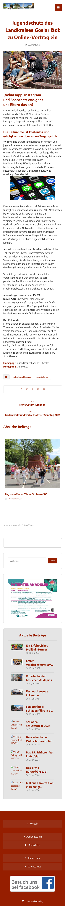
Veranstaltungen (42, 377)
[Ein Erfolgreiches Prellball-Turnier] (17, 650)
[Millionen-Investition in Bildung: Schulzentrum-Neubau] (17, 787)
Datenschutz (34, 866)
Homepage (9, 362)
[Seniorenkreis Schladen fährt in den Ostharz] (17, 711)
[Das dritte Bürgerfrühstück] (17, 772)
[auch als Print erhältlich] (18, 6)
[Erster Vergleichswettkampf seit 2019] (17, 665)
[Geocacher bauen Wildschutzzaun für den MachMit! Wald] (17, 741)
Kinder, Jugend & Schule (21, 377)
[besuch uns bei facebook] (32, 884)
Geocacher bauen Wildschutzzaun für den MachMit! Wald (39, 740)
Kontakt (34, 823)
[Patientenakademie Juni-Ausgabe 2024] (32, 598)
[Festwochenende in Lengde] (17, 695)
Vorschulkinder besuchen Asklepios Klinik (39, 679)
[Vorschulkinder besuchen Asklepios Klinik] (17, 680)
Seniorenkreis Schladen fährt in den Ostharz (40, 710)
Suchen (52, 561)
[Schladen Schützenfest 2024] (17, 726)
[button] (58, 7)
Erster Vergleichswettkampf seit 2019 (40, 664)
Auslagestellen (34, 836)
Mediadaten (34, 845)
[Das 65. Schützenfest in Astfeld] (17, 756)
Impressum (34, 858)
